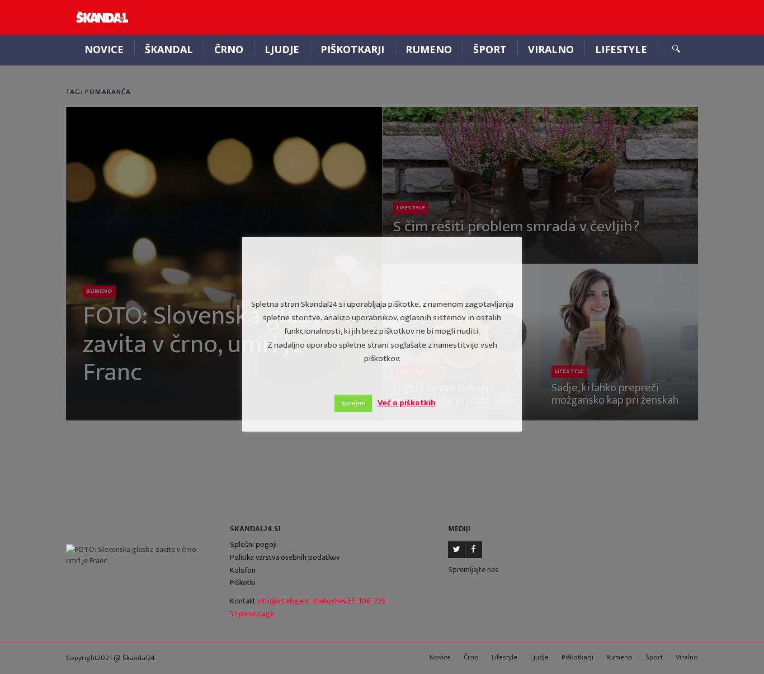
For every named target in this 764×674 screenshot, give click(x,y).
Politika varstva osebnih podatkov (284, 557)
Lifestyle (621, 49)
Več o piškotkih (407, 403)
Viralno (551, 49)
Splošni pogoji (253, 544)
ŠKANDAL (169, 49)
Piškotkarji (352, 49)
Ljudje (282, 49)
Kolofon (243, 570)
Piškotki (242, 582)
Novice (104, 49)
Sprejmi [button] (353, 403)
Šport (490, 49)
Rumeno (428, 49)
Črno (228, 49)
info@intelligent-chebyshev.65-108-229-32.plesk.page (309, 607)
